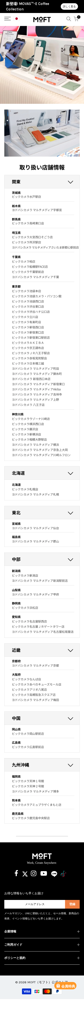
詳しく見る (69, 6)
